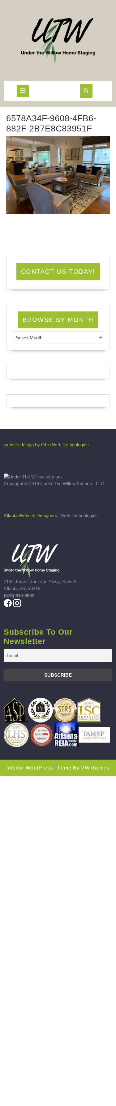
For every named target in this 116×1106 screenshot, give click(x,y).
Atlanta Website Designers (30, 515)
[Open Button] (23, 91)
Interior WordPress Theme (38, 767)
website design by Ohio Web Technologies (46, 444)
